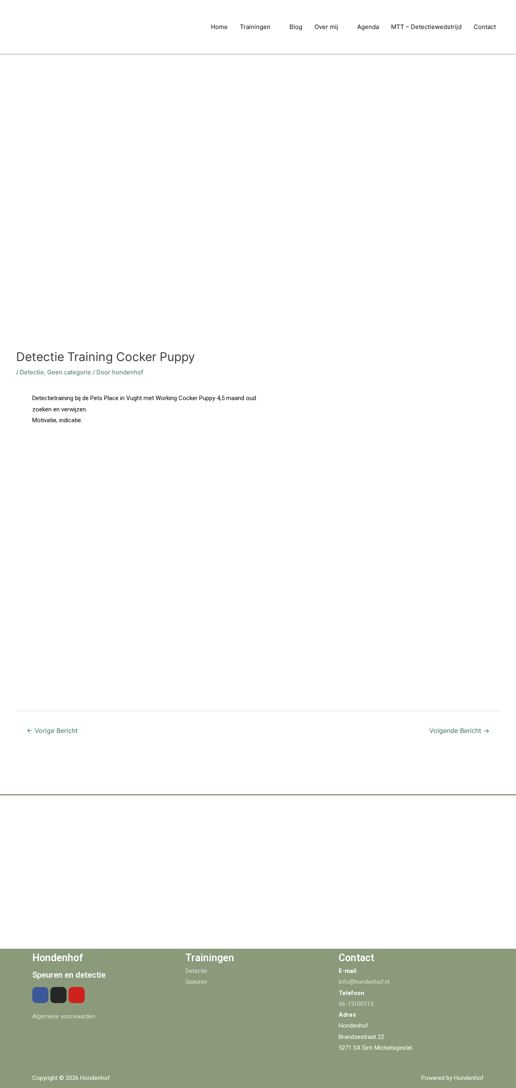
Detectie (32, 372)
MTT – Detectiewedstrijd (426, 27)
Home (219, 27)
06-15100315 (356, 1003)
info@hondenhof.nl (364, 981)
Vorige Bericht (52, 731)
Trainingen (255, 27)
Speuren (196, 981)
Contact (485, 27)
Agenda (368, 27)
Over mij (326, 27)
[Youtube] (77, 995)
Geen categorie (69, 372)
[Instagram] (58, 995)
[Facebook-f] (40, 995)
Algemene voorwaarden (63, 1016)
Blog (295, 27)
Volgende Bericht (459, 731)
